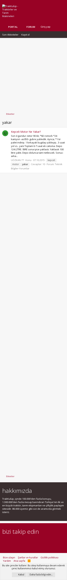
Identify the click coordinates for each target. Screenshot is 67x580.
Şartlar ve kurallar (28, 557)
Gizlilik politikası (49, 557)
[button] (38, 26)
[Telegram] (30, 542)
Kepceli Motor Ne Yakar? (26, 131)
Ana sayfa (19, 560)
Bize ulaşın (9, 557)
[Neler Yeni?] (56, 26)
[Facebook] (4, 542)
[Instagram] (11, 542)
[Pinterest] (24, 542)
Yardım (7, 560)
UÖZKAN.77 (17, 160)
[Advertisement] (33, 73)
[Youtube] (43, 542)
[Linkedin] (17, 542)
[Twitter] (37, 542)
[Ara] (62, 26)
